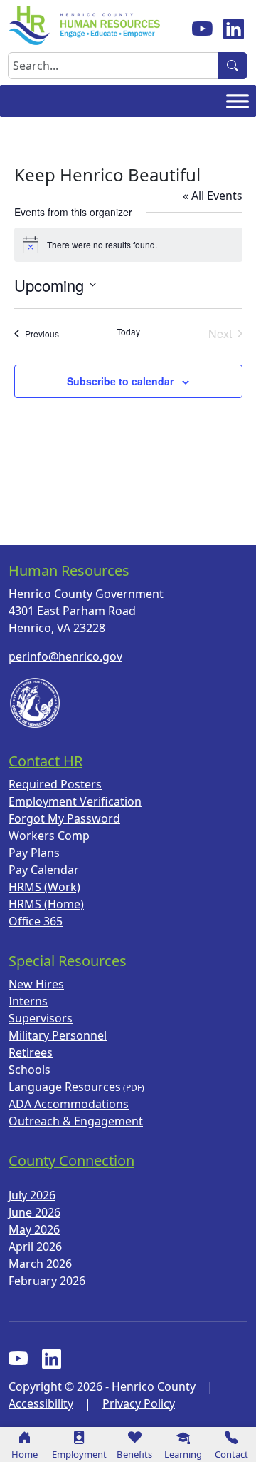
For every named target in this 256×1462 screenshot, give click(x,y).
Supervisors (41, 1018)
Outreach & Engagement (76, 1121)
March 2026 (40, 1263)
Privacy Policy (138, 1403)
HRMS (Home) (46, 904)
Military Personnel (58, 1035)
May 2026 (34, 1229)
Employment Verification (75, 801)
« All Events (212, 195)
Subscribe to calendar (120, 381)
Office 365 (36, 921)
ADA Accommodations (69, 1104)
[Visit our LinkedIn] (51, 1359)
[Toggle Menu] (237, 101)
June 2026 (34, 1212)
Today (128, 331)
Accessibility (41, 1403)
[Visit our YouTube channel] (202, 28)
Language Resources (65, 1087)
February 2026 (47, 1281)
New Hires (36, 984)
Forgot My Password (64, 818)
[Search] (232, 65)
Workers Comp (49, 835)
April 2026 (35, 1246)
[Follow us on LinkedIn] (233, 28)
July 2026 (32, 1195)
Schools (29, 1069)
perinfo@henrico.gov (65, 656)
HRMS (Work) (44, 887)
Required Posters (55, 784)
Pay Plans (34, 853)
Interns (28, 1001)
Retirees (31, 1052)
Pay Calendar (44, 870)
